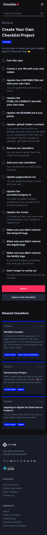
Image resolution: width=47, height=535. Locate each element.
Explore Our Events (12, 488)
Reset (23, 288)
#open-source (10, 355)
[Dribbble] (21, 461)
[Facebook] (34, 461)
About (6, 511)
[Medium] (24, 461)
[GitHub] (14, 461)
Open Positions (10, 492)
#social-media (10, 389)
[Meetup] (28, 461)
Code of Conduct (11, 515)
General (7, 22)
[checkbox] (23, 61)
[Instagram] (4, 461)
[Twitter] (31, 461)
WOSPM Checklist (13, 332)
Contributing (9, 518)
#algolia (21, 424)
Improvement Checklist (14, 525)
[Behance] (17, 461)
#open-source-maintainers (28, 355)
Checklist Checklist (12, 522)
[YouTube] (11, 461)
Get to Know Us (11, 484)
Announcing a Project (15, 372)
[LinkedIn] (7, 461)
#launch (21, 389)
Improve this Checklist (23, 297)
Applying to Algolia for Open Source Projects (23, 409)
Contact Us (8, 495)
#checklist (7, 42)
